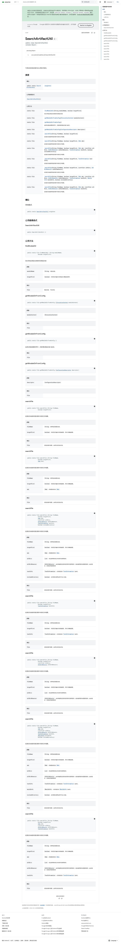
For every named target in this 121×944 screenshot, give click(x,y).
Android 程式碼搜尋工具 (29, 2)
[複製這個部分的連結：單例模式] (33, 205)
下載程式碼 (5, 923)
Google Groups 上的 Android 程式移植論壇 (53, 933)
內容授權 (42, 905)
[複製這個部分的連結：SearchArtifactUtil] (40, 226)
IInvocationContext (67, 118)
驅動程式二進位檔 (6, 931)
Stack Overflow (85, 928)
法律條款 (16, 940)
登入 (118, 2)
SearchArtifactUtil (34, 86)
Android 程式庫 (6, 918)
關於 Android (5, 940)
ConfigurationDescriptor (69, 129)
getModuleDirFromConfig (52, 118)
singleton (48, 86)
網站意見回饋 (33, 940)
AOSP (26, 32)
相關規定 (4, 920)
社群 (12, 940)
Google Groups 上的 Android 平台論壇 (52, 928)
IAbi (79, 141)
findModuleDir (49, 111)
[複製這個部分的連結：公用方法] (35, 241)
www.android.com (86, 923)
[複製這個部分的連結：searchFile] (34, 402)
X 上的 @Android (46, 918)
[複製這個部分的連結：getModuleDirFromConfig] (47, 296)
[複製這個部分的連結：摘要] (31, 75)
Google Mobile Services (87, 926)
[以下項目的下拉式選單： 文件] (19, 2)
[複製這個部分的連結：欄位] (31, 200)
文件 (15, 2)
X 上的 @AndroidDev (47, 920)
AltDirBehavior (53, 150)
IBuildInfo (41, 735)
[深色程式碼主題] (95, 210)
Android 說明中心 (85, 918)
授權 (22, 940)
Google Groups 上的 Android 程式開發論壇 (53, 931)
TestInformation (75, 150)
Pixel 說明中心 (84, 920)
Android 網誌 (45, 923)
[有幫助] (92, 32)
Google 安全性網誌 (47, 926)
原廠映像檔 (5, 928)
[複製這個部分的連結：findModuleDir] (38, 246)
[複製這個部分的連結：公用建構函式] (38, 221)
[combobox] (89, 1)
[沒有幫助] (94, 32)
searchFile (48, 134)
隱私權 (26, 940)
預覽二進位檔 (5, 926)
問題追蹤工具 (84, 931)
